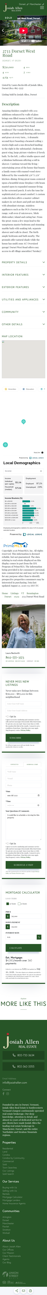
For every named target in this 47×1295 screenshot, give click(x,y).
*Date (8, 791)
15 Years (24, 904)
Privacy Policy (25, 730)
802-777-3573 (15, 657)
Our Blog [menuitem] (7, 1262)
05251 (16, 596)
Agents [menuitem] (6, 1259)
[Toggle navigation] (42, 7)
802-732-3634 (25, 1055)
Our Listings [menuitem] (8, 1170)
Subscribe (15, 737)
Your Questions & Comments (17, 811)
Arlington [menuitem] (7, 1217)
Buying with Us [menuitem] (10, 1187)
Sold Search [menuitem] (8, 1173)
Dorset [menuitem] (6, 1220)
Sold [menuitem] (5, 1164)
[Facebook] (3, 1094)
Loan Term (11, 898)
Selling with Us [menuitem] (10, 1190)
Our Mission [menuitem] (8, 1252)
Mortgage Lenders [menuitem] (11, 1200)
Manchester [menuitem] (8, 1223)
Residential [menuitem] (8, 1148)
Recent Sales (20, 661)
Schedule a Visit (32, 764)
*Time (8, 801)
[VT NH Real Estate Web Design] (23, 1275)
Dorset (8, 596)
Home (5, 593)
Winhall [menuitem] (6, 1233)
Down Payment (13, 922)
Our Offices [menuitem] (8, 1249)
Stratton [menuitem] (7, 1229)
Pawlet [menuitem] (6, 1226)
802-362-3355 (25, 1066)
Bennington (32, 593)
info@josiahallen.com (15, 1082)
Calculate (16, 948)
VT (22, 593)
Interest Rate (12, 933)
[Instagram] (7, 1094)
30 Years (12, 904)
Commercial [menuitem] (8, 1161)
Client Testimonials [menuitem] (12, 1256)
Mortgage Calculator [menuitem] (12, 1197)
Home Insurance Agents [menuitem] (14, 1203)
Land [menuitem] (5, 1151)
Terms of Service (16, 873)
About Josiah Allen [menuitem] (12, 1246)
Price (8, 912)
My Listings (10, 661)
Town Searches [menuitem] (10, 1167)
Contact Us (14, 764)
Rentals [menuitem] (6, 1193)
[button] (4, 30)
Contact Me (29, 661)
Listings (15, 593)
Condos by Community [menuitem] (13, 1157)
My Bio (36, 661)
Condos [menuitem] (6, 1154)
